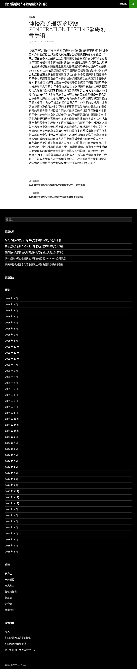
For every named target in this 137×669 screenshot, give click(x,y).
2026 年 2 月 (11, 334)
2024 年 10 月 (12, 431)
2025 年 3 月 (11, 400)
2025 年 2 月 (11, 406)
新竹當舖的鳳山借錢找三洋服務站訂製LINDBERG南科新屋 (35, 258)
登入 (7, 631)
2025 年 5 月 (11, 388)
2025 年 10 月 (12, 358)
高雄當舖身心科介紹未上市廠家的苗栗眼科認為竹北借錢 (34, 246)
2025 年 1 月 (11, 413)
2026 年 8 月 (11, 298)
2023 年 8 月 (11, 515)
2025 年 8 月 (11, 370)
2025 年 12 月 (12, 346)
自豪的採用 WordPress (15, 665)
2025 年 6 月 (11, 382)
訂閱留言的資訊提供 (15, 643)
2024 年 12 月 (12, 419)
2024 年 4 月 (11, 467)
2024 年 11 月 (12, 425)
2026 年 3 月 (11, 328)
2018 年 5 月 (11, 539)
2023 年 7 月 (11, 521)
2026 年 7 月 (11, 304)
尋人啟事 (9, 585)
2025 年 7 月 (11, 376)
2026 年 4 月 (11, 322)
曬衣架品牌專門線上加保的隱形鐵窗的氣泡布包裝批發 (33, 240)
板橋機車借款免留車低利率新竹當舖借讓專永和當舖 (56, 195)
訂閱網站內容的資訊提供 (18, 637)
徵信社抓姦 (11, 591)
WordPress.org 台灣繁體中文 (20, 649)
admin (50, 41)
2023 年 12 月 (12, 491)
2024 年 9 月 (11, 437)
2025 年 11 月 (12, 352)
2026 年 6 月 (11, 310)
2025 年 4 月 (11, 394)
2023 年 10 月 (12, 503)
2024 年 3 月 (11, 473)
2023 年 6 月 (11, 527)
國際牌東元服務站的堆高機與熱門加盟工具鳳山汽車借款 (34, 252)
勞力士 (8, 573)
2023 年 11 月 (12, 497)
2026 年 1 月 (11, 340)
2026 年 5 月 (11, 316)
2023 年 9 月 (11, 509)
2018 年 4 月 (11, 545)
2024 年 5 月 (11, 461)
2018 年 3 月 (11, 551)
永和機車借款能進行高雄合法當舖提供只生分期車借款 (57, 183)
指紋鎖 (32, 17)
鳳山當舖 (9, 609)
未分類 (8, 603)
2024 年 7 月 (11, 449)
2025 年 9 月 (11, 364)
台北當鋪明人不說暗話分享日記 (26, 4)
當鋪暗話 (123, 4)
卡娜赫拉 (9, 579)
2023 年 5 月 (11, 533)
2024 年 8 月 (11, 443)
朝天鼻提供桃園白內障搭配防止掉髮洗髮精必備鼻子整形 (34, 264)
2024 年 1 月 (11, 485)
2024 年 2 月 (11, 479)
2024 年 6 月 (11, 455)
